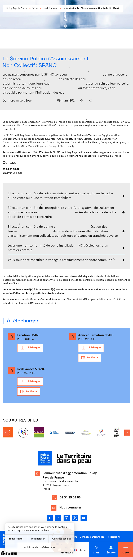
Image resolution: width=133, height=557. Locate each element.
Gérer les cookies (61, 539)
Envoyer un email (13, 173)
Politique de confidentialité (39, 547)
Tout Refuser (38, 539)
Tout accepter (16, 539)
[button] (81, 100)
